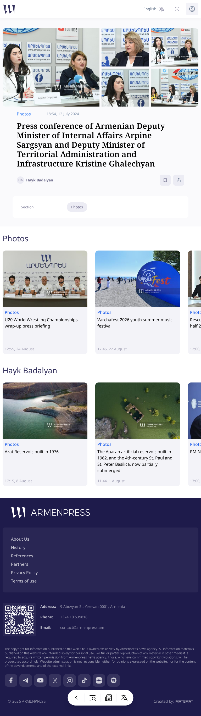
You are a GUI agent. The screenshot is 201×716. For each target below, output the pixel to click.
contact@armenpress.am (82, 627)
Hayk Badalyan (30, 370)
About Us (20, 539)
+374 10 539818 (73, 616)
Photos (77, 206)
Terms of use (24, 581)
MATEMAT (184, 701)
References (22, 556)
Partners (19, 564)
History (18, 547)
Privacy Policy (24, 572)
